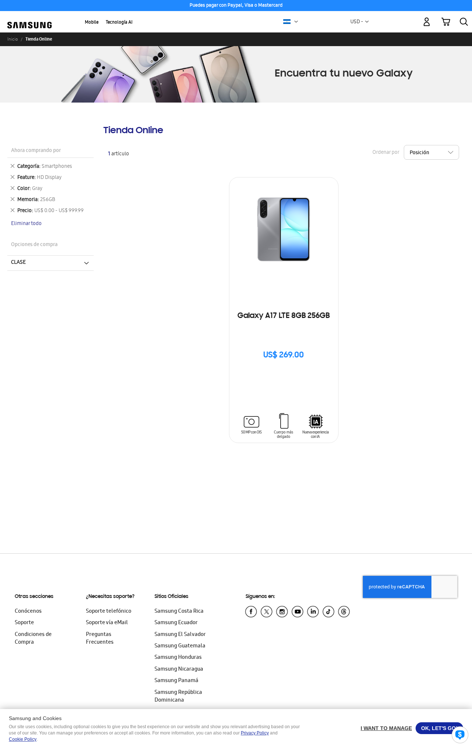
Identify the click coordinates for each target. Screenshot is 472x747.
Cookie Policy (23, 739)
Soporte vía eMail (107, 623)
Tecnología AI (119, 22)
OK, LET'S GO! (439, 728)
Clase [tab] (18, 263)
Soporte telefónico (108, 611)
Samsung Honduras (178, 657)
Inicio (12, 39)
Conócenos (28, 611)
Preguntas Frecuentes (100, 638)
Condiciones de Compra (33, 638)
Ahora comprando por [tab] (36, 151)
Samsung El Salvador (180, 634)
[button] (296, 22)
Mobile (91, 22)
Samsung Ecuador (176, 623)
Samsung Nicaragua (179, 669)
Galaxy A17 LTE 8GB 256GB (283, 316)
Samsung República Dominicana (178, 696)
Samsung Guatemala (180, 646)
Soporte (24, 623)
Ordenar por (385, 152)
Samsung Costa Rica (179, 611)
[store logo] (29, 17)
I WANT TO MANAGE (386, 728)
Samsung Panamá (176, 681)
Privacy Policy (255, 733)
